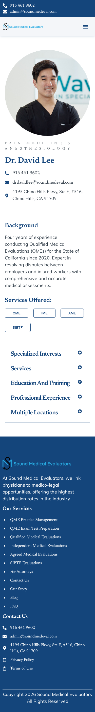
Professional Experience (40, 398)
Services (21, 369)
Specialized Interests (36, 354)
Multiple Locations (34, 413)
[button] (85, 26)
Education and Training (40, 383)
